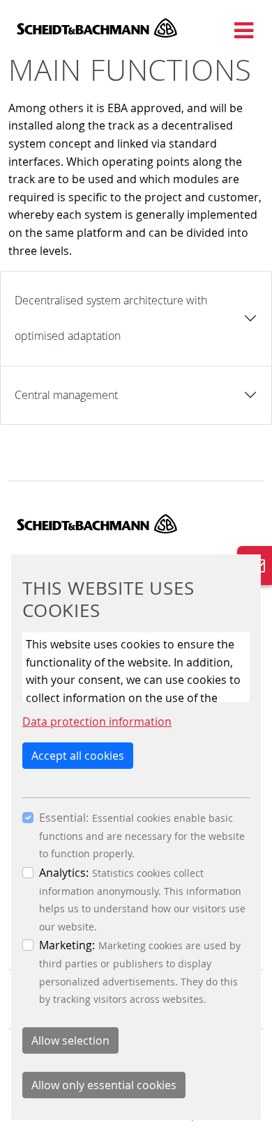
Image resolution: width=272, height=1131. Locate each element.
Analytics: (64, 872)
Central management (66, 395)
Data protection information (97, 721)
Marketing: (67, 945)
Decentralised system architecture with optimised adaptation (111, 317)
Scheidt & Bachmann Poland (97, 28)
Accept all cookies (77, 755)
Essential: (64, 817)
